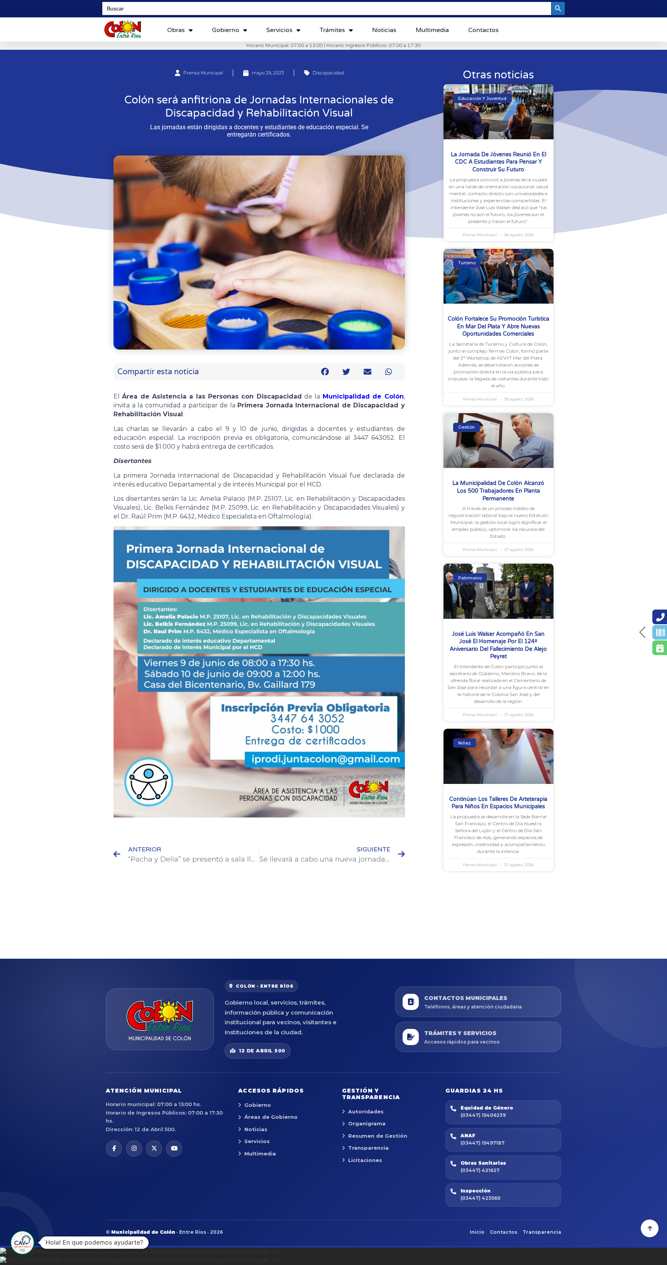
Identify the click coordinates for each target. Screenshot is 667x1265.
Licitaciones (365, 1160)
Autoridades (366, 1111)
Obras (176, 30)
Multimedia (432, 30)
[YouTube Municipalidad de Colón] (174, 1148)
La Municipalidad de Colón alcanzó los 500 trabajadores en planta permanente (498, 491)
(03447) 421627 (479, 1170)
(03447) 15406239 (483, 1115)
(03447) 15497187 (482, 1143)
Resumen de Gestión (377, 1136)
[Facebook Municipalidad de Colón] (114, 1148)
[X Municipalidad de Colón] (154, 1148)
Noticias (384, 30)
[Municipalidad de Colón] (160, 1019)
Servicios (279, 30)
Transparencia (368, 1148)
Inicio (477, 1232)
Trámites (332, 30)
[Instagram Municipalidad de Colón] (134, 1148)
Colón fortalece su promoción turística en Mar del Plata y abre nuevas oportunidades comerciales (498, 326)
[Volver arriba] (650, 1228)
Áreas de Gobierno (271, 1117)
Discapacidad (328, 73)
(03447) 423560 (480, 1198)
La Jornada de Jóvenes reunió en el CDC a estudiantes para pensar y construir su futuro (498, 162)
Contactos (483, 30)
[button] (325, 371)
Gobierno (225, 30)
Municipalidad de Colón (363, 396)
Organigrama (367, 1123)
